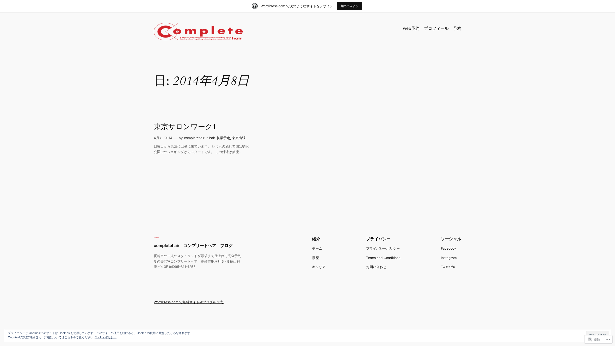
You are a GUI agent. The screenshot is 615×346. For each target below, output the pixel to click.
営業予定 (223, 138)
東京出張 (239, 138)
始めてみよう (349, 6)
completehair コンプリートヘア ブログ (193, 245)
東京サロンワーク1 (185, 127)
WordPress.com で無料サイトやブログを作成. (189, 302)
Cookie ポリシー (106, 337)
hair (212, 138)
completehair (194, 138)
